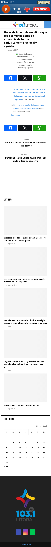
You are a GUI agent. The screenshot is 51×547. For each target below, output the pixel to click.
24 (7, 457)
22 (38, 452)
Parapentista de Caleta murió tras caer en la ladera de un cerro (25, 159)
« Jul (6, 466)
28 (32, 457)
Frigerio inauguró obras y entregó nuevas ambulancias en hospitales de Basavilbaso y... (24, 364)
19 (20, 452)
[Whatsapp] (32, 532)
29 (38, 457)
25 (13, 457)
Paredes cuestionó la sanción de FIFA (21, 405)
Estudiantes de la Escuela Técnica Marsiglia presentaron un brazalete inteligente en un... (25, 322)
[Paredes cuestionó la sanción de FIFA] (25, 387)
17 (7, 452)
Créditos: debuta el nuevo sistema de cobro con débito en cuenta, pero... (25, 239)
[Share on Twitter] (25, 78)
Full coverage (14, 115)
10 (7, 447)
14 (32, 447)
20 (26, 452)
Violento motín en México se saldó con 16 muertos (25, 144)
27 (26, 457)
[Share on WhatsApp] (39, 78)
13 (26, 447)
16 (44, 447)
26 (20, 457)
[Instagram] (25, 532)
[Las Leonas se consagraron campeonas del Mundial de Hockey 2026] (25, 261)
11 (13, 447)
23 (44, 452)
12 (20, 447)
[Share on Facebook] (10, 78)
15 (38, 447)
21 (32, 452)
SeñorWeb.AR (26, 544)
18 (13, 452)
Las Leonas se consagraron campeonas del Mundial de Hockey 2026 (24, 280)
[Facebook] (18, 532)
